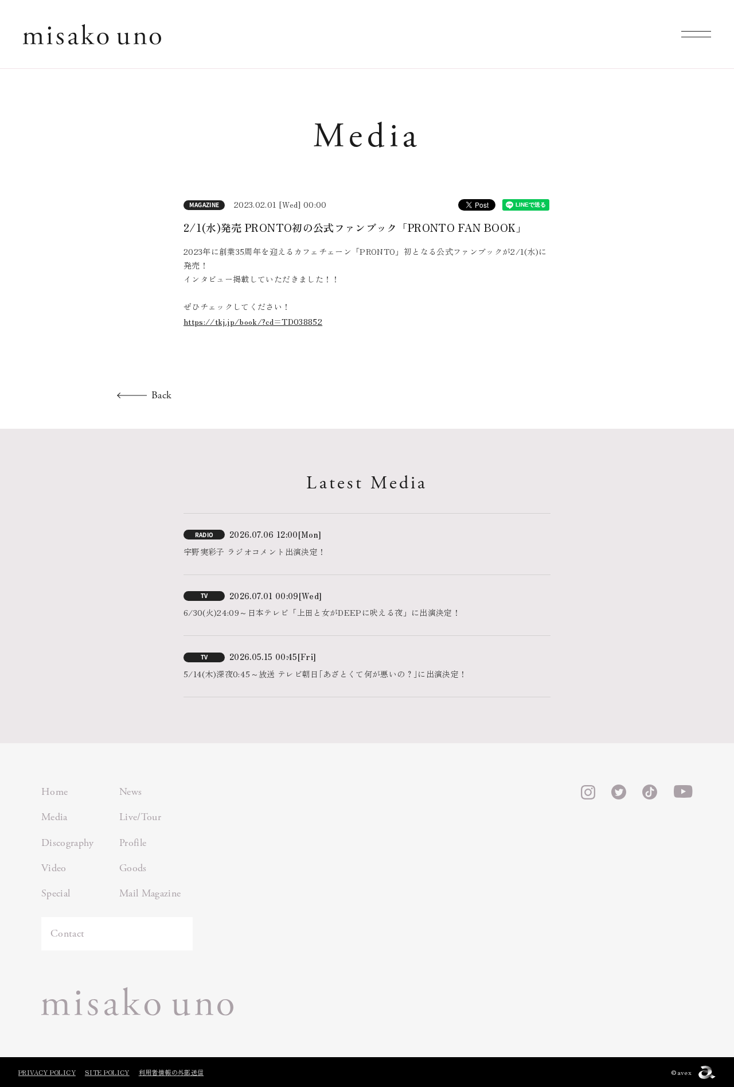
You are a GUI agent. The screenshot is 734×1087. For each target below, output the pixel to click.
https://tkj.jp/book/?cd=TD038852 (253, 321)
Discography (67, 842)
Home (54, 791)
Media (54, 817)
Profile (132, 842)
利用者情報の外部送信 (171, 1072)
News (130, 791)
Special (55, 893)
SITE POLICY (107, 1072)
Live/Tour (140, 817)
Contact (67, 933)
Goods (133, 868)
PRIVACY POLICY (47, 1072)
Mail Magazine (150, 893)
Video (54, 868)
